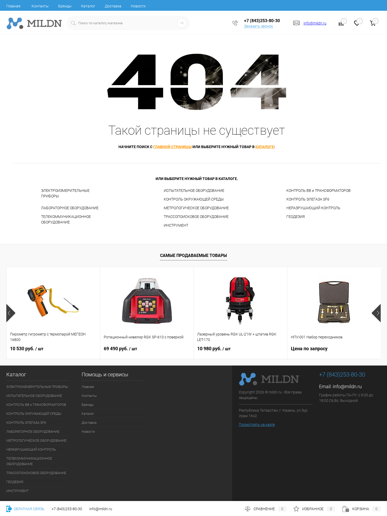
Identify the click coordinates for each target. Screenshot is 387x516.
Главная (13, 6)
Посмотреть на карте (257, 424)
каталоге (264, 147)
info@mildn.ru (315, 23)
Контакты (40, 6)
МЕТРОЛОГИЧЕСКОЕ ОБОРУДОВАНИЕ (196, 208)
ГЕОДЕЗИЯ (295, 217)
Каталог (88, 6)
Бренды (65, 6)
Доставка (113, 6)
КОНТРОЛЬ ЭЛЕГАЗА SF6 (307, 199)
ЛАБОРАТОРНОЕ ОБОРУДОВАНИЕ (69, 208)
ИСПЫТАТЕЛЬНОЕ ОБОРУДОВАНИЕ (194, 190)
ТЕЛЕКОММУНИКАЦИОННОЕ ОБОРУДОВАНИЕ (66, 219)
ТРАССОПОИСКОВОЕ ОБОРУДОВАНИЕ (196, 217)
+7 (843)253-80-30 (67, 509)
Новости (138, 6)
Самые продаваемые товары (193, 255)
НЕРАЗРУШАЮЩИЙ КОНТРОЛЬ (313, 208)
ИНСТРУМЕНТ (176, 225)
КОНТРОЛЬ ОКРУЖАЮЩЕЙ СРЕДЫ (194, 199)
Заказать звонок (258, 26)
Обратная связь (28, 509)
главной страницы (172, 147)
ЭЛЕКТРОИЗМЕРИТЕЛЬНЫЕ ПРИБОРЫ (65, 193)
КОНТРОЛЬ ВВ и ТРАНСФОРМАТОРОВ (318, 190)
